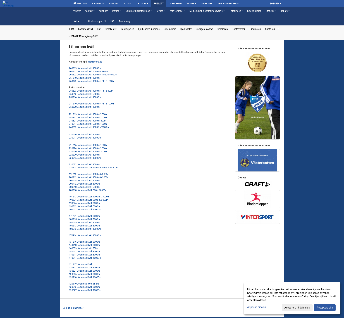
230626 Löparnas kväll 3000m (84, 134)
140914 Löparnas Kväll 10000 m (85, 258)
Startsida (81, 3)
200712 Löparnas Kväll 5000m (84, 183)
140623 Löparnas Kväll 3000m (84, 251)
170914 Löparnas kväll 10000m (85, 235)
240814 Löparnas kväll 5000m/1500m (88, 124)
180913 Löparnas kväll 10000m (85, 229)
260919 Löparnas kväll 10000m (85, 68)
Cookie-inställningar (73, 308)
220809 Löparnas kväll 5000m (84, 154)
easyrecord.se (94, 61)
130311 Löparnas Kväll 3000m (84, 267)
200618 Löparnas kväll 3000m (84, 180)
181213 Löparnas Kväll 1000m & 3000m (89, 196)
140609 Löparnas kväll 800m (83, 248)
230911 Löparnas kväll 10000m (85, 137)
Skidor (190, 3)
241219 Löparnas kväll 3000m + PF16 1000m (91, 103)
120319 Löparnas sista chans (84, 283)
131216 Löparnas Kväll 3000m (84, 241)
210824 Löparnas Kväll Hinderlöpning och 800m (93, 167)
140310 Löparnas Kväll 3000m (84, 245)
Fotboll (142, 3)
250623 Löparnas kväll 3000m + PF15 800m (91, 90)
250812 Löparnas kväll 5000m (84, 94)
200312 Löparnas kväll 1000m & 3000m (89, 177)
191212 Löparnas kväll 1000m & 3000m (89, 174)
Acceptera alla (325, 307)
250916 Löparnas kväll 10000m (85, 97)
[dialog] (292, 298)
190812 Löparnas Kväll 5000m (84, 206)
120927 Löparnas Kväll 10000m (85, 290)
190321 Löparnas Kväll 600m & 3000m (88, 200)
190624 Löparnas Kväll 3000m (84, 203)
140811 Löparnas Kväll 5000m (84, 254)
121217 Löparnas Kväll (80, 264)
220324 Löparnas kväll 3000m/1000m (88, 148)
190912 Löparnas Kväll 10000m (85, 209)
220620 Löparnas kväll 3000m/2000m (88, 151)
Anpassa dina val (256, 307)
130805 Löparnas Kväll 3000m (84, 274)
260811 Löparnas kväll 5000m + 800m (88, 71)
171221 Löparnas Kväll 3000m (84, 216)
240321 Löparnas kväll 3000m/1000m (88, 117)
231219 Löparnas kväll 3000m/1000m (88, 114)
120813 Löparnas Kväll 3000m (84, 287)
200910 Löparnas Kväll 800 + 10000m (88, 190)
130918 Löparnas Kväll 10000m (85, 277)
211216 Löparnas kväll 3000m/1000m (88, 145)
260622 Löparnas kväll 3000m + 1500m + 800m (93, 74)
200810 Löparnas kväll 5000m (84, 187)
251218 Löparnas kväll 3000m (84, 77)
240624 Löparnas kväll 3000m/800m (87, 120)
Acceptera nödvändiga (297, 307)
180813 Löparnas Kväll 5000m (84, 225)
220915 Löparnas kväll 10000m (85, 158)
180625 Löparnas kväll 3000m (84, 222)
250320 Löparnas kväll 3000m (84, 107)
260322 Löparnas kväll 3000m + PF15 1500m (91, 81)
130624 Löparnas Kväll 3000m (84, 270)
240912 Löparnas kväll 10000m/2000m (89, 127)
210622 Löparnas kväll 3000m (84, 164)
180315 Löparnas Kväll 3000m (84, 219)
